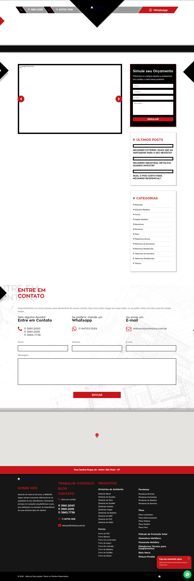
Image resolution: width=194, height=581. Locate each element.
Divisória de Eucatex (106, 497)
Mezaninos (139, 225)
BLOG (62, 488)
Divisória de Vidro (105, 500)
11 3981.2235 (32, 332)
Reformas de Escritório (144, 254)
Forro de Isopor (104, 543)
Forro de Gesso (105, 556)
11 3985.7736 (32, 335)
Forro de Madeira (105, 550)
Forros (137, 215)
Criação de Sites (152, 574)
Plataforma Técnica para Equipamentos (152, 547)
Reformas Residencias (144, 249)
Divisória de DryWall (106, 504)
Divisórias (139, 205)
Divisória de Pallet (105, 523)
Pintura (138, 264)
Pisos (137, 234)
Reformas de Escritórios (145, 244)
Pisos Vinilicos (144, 521)
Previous (21, 99)
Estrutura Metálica (142, 210)
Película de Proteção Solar (153, 534)
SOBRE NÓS (27, 488)
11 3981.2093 (35, 10)
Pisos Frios (143, 528)
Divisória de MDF (105, 516)
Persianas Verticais (146, 494)
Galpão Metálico (141, 220)
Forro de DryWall (105, 553)
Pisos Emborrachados (148, 518)
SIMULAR (153, 119)
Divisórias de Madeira (107, 513)
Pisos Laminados (146, 515)
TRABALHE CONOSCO (76, 483)
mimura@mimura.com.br (150, 328)
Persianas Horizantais (148, 497)
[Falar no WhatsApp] (187, 574)
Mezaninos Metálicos (150, 538)
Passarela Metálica (149, 542)
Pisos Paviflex (144, 524)
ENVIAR (97, 395)
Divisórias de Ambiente (110, 489)
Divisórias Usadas (105, 507)
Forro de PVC (104, 534)
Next (119, 99)
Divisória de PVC (105, 519)
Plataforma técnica (142, 239)
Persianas (139, 229)
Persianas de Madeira (148, 500)
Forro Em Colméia (106, 546)
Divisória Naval (104, 494)
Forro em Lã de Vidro (107, 540)
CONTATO (66, 493)
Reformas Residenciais (144, 259)
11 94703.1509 (87, 328)
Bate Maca (144, 553)
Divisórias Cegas (105, 510)
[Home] (97, 24)
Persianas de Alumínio (148, 504)
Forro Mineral (104, 537)
